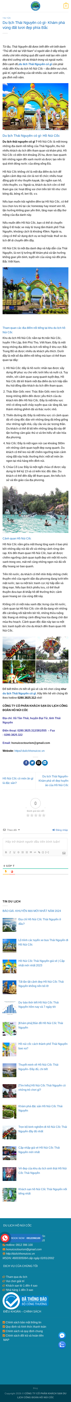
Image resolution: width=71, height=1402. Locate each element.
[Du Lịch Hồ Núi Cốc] (35, 6)
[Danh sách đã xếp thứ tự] (22, 852)
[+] (47, 852)
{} (43, 852)
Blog (35, 1388)
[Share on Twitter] (32, 763)
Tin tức (7, 18)
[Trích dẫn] (31, 852)
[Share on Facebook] (26, 763)
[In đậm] (6, 852)
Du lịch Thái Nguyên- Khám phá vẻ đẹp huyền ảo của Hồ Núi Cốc (53, 781)
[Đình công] (18, 852)
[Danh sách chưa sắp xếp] (26, 852)
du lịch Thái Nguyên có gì (19, 693)
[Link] (39, 852)
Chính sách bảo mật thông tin (23, 1322)
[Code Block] (35, 852)
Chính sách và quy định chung (24, 1331)
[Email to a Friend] (39, 763)
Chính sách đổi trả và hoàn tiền (24, 1335)
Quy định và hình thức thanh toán (25, 1326)
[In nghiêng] (10, 852)
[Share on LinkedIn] (45, 763)
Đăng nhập (61, 830)
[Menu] (5, 6)
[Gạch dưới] (14, 852)
